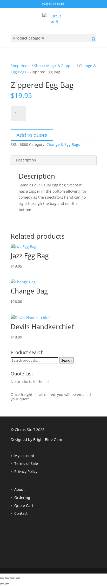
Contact (21, 513)
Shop (38, 65)
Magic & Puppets (61, 65)
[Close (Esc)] (18, 578)
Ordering (22, 497)
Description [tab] (26, 160)
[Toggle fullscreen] (7, 578)
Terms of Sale (26, 463)
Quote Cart (23, 505)
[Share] (12, 578)
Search (66, 360)
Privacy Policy (25, 471)
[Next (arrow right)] (7, 584)
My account (24, 455)
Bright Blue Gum (47, 439)
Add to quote (32, 135)
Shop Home (21, 65)
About (19, 489)
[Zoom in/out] (2, 578)
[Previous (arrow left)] (2, 584)
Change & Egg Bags (63, 144)
